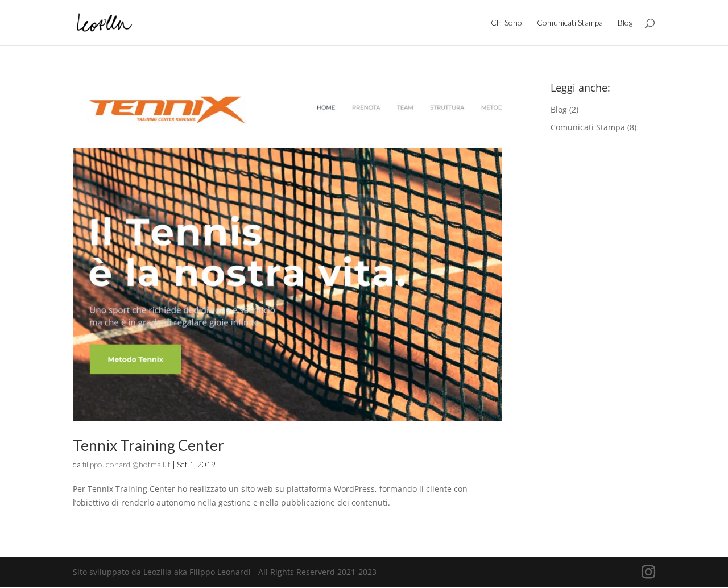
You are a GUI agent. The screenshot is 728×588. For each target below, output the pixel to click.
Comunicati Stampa (570, 23)
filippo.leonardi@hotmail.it (126, 464)
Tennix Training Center (148, 445)
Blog (625, 23)
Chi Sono (506, 23)
